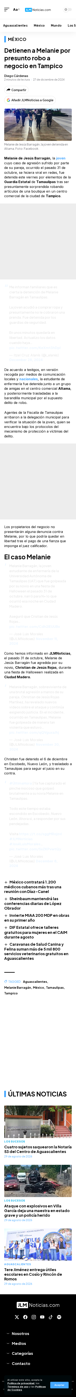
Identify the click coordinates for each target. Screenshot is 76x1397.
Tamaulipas (55, 987)
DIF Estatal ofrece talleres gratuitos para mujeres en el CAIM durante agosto (35, 932)
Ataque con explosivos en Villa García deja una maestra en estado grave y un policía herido (37, 1210)
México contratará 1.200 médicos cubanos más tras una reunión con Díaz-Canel (32, 886)
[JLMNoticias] (38, 9)
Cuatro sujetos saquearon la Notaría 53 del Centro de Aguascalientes (38, 1149)
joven (60, 158)
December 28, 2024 (26, 360)
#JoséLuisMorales (25, 844)
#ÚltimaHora (20, 783)
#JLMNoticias (21, 839)
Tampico (11, 993)
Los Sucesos (14, 1141)
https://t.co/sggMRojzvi (40, 834)
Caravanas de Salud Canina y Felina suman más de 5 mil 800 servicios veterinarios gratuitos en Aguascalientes (36, 951)
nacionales (28, 379)
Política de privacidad (20, 1383)
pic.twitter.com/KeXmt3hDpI (35, 347)
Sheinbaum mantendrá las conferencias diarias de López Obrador (32, 903)
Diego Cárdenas (16, 76)
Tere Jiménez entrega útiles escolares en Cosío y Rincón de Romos (33, 1274)
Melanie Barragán (17, 987)
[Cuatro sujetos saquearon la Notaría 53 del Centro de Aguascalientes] (38, 1122)
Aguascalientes (35, 981)
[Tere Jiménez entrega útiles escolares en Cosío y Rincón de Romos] (38, 1244)
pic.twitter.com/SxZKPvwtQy (35, 849)
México (17, 39)
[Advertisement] (38, 241)
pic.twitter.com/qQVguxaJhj (34, 732)
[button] (59, 1385)
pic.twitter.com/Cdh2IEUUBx (34, 626)
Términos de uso (17, 1386)
